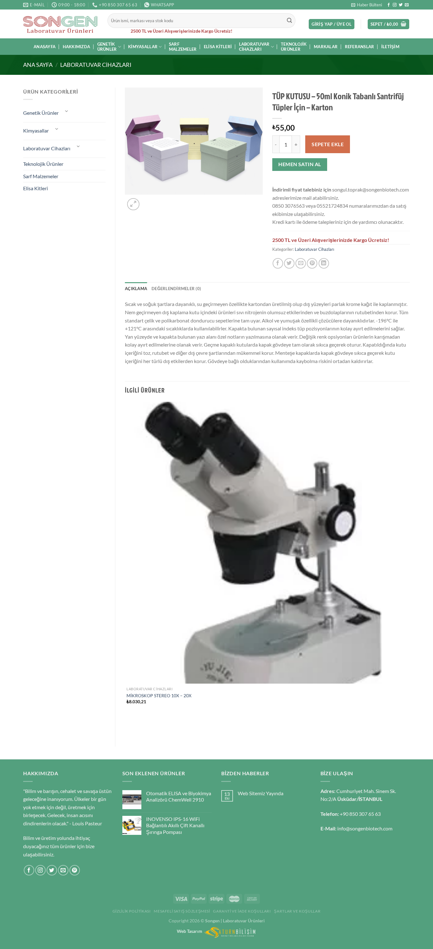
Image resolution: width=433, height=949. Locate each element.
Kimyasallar (143, 46)
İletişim (390, 46)
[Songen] (60, 24)
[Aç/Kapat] (66, 111)
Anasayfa (44, 46)
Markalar (326, 46)
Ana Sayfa (38, 64)
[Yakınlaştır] (133, 204)
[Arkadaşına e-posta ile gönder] (300, 263)
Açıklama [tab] (136, 288)
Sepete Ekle (328, 144)
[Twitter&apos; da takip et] (401, 5)
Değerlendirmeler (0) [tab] (176, 288)
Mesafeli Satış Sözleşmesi (182, 911)
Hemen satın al (299, 164)
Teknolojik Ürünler (294, 47)
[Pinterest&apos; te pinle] (312, 263)
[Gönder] (289, 20)
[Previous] (128, 726)
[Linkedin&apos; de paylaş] (324, 263)
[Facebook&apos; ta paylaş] (278, 263)
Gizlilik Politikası (132, 911)
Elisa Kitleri (218, 46)
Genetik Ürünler (107, 47)
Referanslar (359, 46)
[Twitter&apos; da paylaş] (289, 263)
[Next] (148, 201)
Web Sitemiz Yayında (260, 793)
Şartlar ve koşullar (297, 911)
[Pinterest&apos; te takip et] (74, 870)
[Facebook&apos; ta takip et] (389, 5)
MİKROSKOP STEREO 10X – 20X (158, 695)
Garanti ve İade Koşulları (242, 911)
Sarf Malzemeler (183, 47)
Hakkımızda (76, 46)
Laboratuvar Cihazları (254, 47)
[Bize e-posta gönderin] (407, 5)
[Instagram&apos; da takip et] (395, 5)
